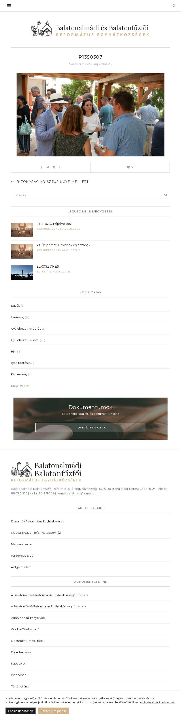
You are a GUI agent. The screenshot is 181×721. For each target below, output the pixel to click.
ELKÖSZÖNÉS (47, 266)
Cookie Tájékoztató (25, 629)
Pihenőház (18, 675)
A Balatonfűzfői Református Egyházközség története (49, 606)
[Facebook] (41, 167)
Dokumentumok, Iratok (28, 640)
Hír (13, 351)
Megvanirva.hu (21, 544)
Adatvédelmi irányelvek (28, 618)
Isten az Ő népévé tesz (54, 224)
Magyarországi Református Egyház (36, 532)
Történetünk (20, 686)
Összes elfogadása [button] (53, 711)
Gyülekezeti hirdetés (26, 328)
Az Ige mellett (21, 567)
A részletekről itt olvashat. (157, 702)
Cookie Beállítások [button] (20, 711)
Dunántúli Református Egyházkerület (37, 521)
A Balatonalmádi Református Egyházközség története (50, 595)
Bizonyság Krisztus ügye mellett (52, 182)
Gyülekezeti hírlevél (25, 340)
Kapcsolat (18, 663)
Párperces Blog (22, 555)
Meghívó (17, 385)
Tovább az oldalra (90, 427)
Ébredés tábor (21, 652)
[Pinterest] (54, 167)
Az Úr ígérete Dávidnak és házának (63, 245)
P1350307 (91, 57)
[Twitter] (48, 167)
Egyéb (41, 271)
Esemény (17, 317)
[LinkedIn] (60, 167)
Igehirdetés (45, 228)
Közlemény (19, 374)
